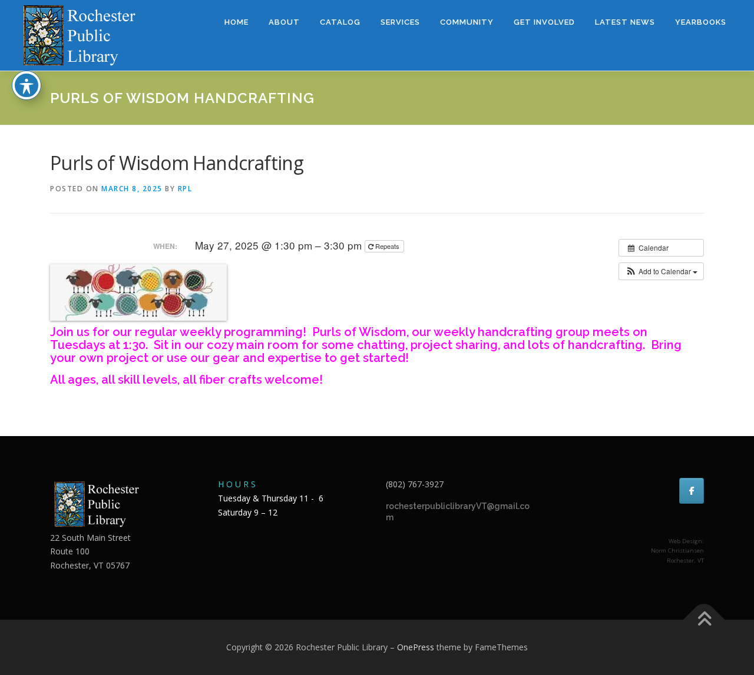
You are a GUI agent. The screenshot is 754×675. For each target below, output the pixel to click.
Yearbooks (700, 22)
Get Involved (544, 22)
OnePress (415, 647)
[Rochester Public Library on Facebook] (691, 491)
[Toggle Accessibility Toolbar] (26, 85)
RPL (185, 189)
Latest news (625, 22)
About (284, 22)
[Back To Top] (704, 620)
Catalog (340, 22)
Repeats (387, 246)
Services (400, 22)
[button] (661, 271)
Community (467, 22)
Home (236, 22)
